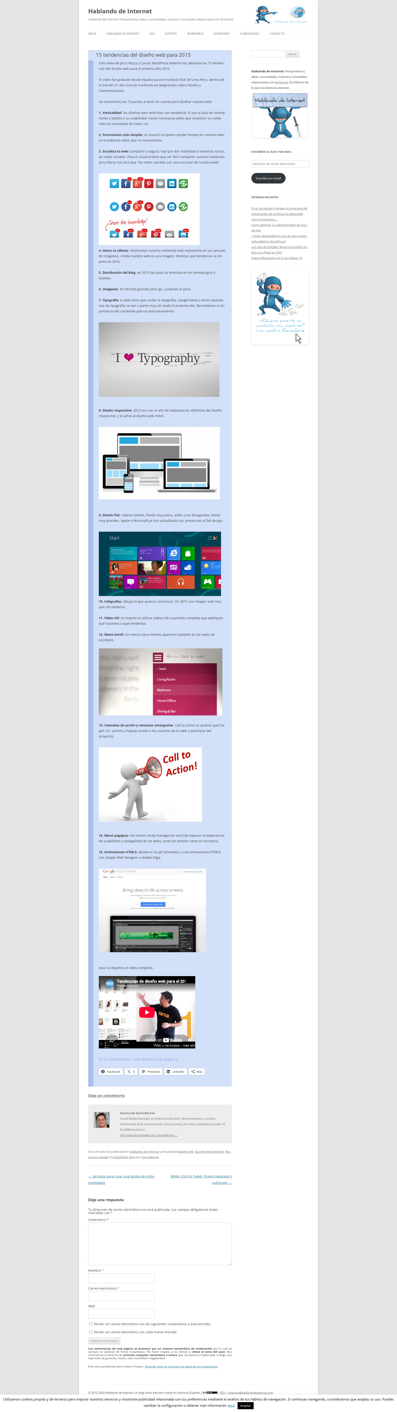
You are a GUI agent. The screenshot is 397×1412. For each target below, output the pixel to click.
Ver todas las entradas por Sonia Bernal (148, 1135)
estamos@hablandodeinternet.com (250, 1393)
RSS (222, 1393)
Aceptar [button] (245, 1406)
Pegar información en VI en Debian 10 (276, 258)
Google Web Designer (209, 1151)
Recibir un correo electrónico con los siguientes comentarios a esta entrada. (152, 1324)
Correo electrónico (103, 1288)
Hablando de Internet (120, 11)
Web (91, 1306)
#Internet (281, 82)
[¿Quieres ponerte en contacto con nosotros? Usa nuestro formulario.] (280, 308)
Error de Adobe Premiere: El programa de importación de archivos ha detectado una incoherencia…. (279, 213)
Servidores (222, 34)
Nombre (96, 1270)
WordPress (195, 34)
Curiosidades (250, 34)
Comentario (98, 1219)
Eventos (171, 34)
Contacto (277, 34)
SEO (152, 34)
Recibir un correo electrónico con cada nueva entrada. (135, 1332)
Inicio (92, 34)
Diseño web (185, 1151)
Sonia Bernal (150, 1157)
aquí (231, 1405)
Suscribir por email (268, 178)
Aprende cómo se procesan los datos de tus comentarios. (181, 1366)
